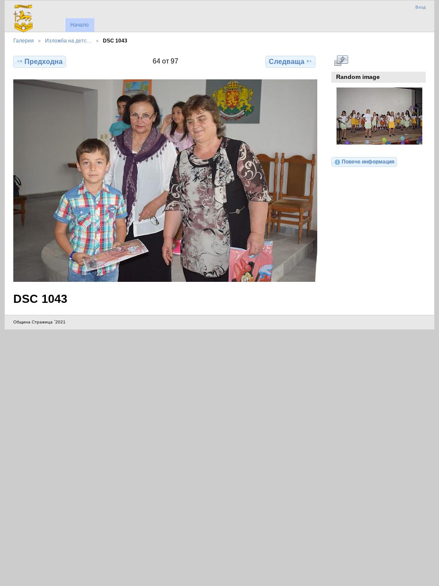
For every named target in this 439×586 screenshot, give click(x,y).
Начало (79, 25)
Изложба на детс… (68, 40)
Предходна (43, 61)
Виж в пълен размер (341, 60)
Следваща (286, 61)
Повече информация (368, 161)
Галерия (23, 40)
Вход (420, 7)
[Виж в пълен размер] (165, 180)
